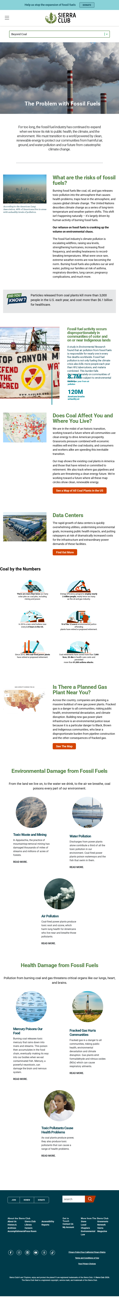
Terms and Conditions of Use (87, 1258)
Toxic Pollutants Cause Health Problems (57, 1130)
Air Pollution (50, 916)
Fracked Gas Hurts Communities (83, 1032)
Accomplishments (16, 1231)
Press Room (30, 1231)
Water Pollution (80, 836)
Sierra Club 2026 (102, 1277)
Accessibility (48, 1221)
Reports (45, 1224)
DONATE (87, 4)
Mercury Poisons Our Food (28, 1031)
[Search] (89, 1199)
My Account (68, 1227)
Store (83, 1221)
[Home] (60, 18)
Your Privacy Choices (87, 1263)
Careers (28, 1227)
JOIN (14, 1200)
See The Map (64, 746)
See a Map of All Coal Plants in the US (79, 490)
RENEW (27, 1200)
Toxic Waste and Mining (30, 835)
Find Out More (65, 552)
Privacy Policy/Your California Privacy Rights (87, 1252)
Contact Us (68, 1223)
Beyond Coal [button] (19, 34)
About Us (12, 1221)
